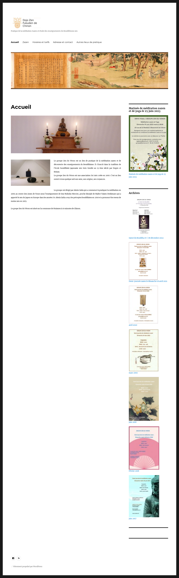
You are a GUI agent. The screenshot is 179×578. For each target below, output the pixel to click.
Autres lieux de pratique (89, 42)
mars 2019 (133, 373)
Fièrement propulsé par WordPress (27, 566)
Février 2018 (134, 471)
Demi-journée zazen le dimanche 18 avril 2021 (148, 281)
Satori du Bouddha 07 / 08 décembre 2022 (146, 238)
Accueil (15, 42)
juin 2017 (132, 519)
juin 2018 (132, 422)
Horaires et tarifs (40, 42)
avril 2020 (133, 325)
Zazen (26, 42)
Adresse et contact (63, 42)
